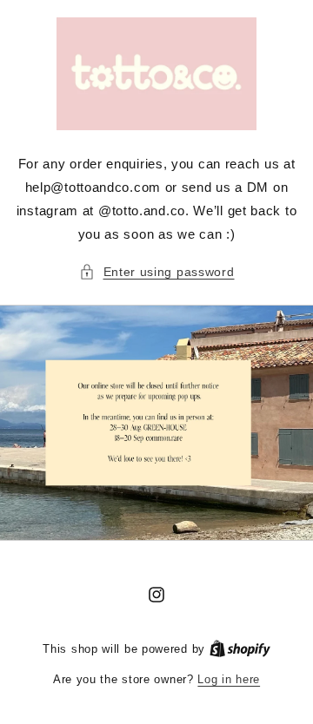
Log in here (228, 679)
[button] (157, 272)
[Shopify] (240, 648)
